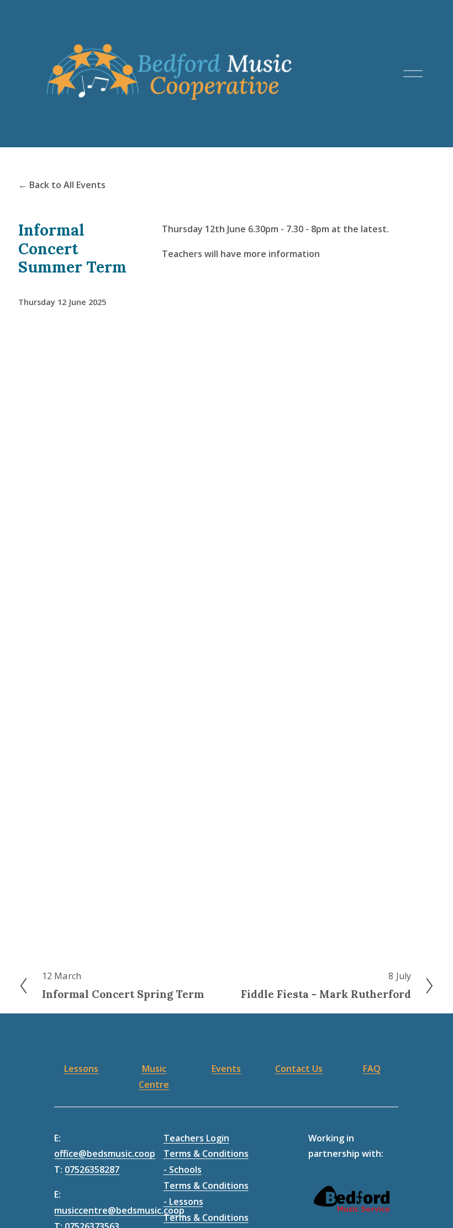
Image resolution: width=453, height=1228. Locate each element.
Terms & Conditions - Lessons (206, 1193)
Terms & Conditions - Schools (206, 1161)
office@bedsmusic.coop (104, 1153)
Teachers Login (196, 1138)
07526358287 (92, 1169)
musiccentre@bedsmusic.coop (119, 1210)
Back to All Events (67, 185)
